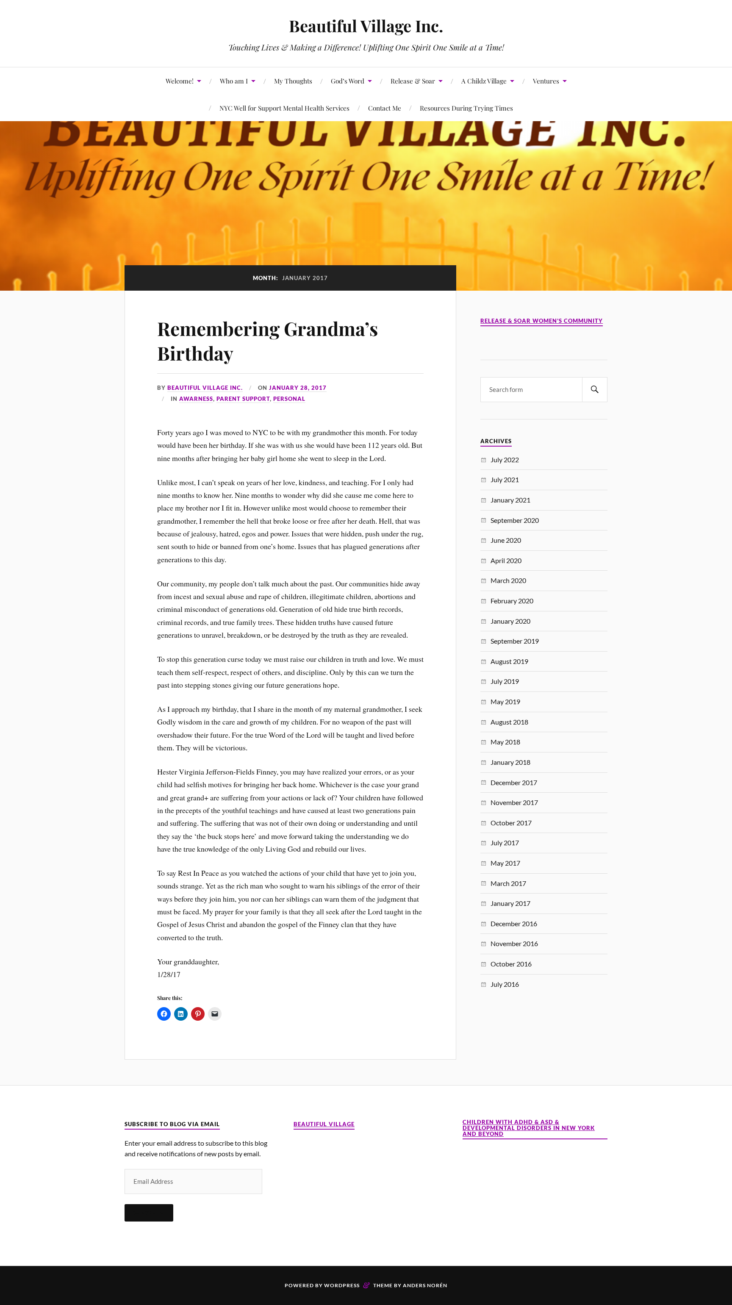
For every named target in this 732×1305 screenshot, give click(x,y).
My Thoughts (293, 80)
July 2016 (505, 984)
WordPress (342, 1285)
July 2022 (505, 459)
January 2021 (510, 500)
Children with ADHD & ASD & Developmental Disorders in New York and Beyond (529, 1128)
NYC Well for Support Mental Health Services (284, 107)
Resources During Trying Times (466, 107)
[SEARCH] (594, 389)
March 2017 (508, 883)
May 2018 (505, 742)
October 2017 (511, 823)
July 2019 (505, 681)
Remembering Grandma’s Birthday (267, 340)
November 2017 (514, 802)
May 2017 (505, 863)
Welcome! (180, 80)
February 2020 (512, 601)
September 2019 (515, 641)
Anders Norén (425, 1285)
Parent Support (243, 398)
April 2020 (506, 560)
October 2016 (511, 964)
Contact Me (384, 107)
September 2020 (515, 520)
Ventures (546, 80)
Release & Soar (413, 80)
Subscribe (149, 1212)
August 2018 (509, 722)
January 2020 (510, 621)
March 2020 (508, 580)
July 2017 (505, 843)
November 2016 (514, 943)
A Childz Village (484, 80)
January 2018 (510, 762)
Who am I (234, 80)
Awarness (196, 398)
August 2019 (509, 661)
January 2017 (510, 903)
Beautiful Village (324, 1124)
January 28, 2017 (298, 387)
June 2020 (506, 540)
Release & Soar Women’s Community (541, 321)
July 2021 (505, 479)
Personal (289, 398)
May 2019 (505, 701)
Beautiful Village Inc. (366, 25)
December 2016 (514, 923)
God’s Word (347, 80)
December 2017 (514, 782)
